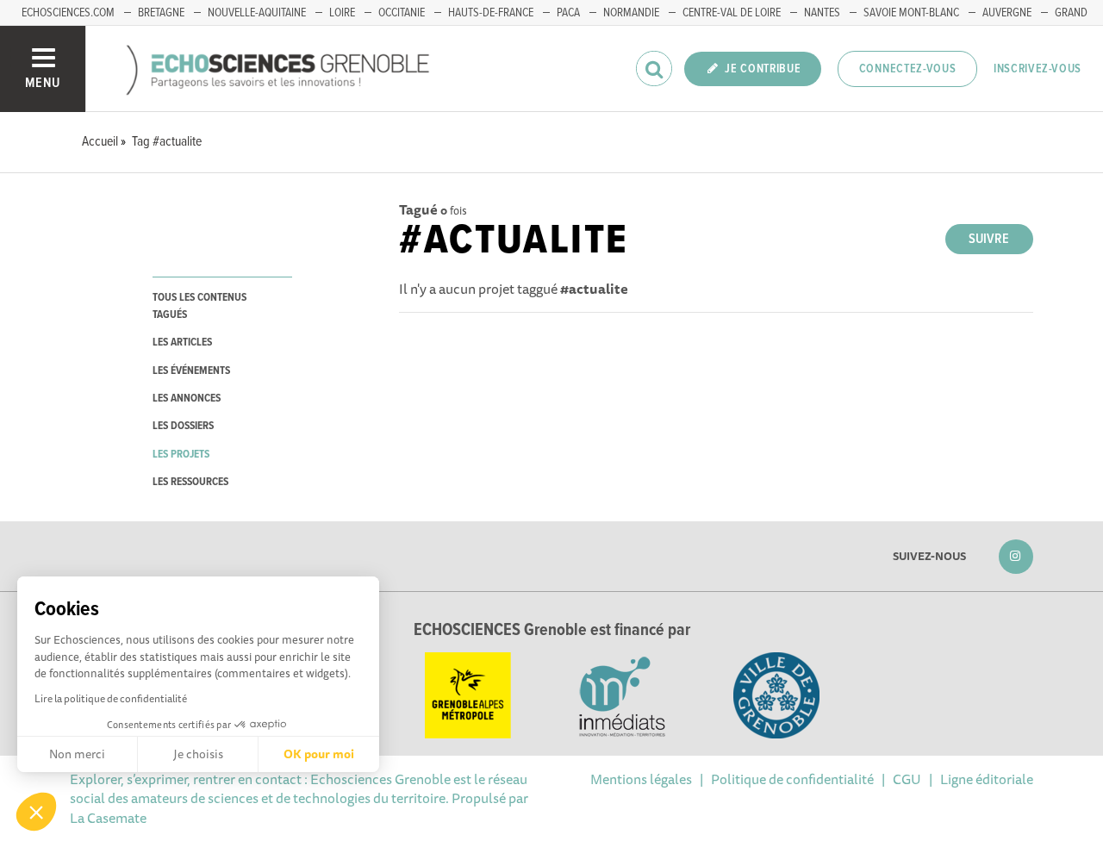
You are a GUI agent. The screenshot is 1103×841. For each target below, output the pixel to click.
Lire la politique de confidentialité (110, 698)
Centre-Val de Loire (731, 13)
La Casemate (108, 818)
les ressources (190, 482)
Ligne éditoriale (986, 779)
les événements (191, 371)
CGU (907, 779)
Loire (342, 13)
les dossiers (183, 426)
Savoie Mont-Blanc (911, 13)
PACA (568, 13)
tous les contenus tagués (199, 305)
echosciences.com (68, 13)
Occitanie (401, 13)
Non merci (77, 753)
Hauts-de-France (490, 13)
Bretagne (161, 13)
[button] (36, 811)
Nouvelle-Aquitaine (257, 13)
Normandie (631, 13)
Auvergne (1006, 13)
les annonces (187, 398)
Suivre (989, 239)
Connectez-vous (908, 69)
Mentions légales (641, 779)
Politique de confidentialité (792, 779)
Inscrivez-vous (1037, 69)
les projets (181, 454)
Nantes (822, 13)
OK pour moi (319, 753)
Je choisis (198, 753)
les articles (182, 342)
